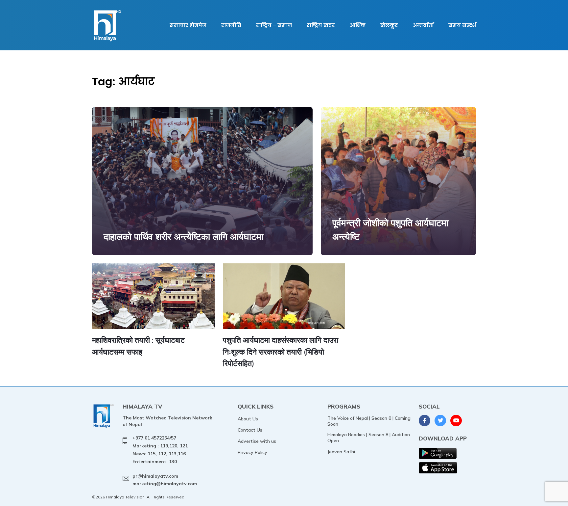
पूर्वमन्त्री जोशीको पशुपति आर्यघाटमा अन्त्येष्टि (390, 229)
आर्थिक (358, 25)
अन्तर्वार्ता (423, 25)
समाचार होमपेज (188, 25)
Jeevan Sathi (341, 452)
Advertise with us (257, 441)
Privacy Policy (252, 452)
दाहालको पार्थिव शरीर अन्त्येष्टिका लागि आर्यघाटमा (183, 236)
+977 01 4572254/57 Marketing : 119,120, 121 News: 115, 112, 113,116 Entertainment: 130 (160, 449)
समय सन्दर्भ (462, 25)
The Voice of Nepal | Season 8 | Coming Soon (369, 421)
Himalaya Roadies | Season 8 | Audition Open (368, 437)
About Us (248, 419)
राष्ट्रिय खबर (321, 25)
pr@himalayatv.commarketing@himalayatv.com (164, 480)
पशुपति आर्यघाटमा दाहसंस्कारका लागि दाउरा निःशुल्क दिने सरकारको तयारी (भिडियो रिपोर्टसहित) (280, 351)
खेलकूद (389, 25)
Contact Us (250, 430)
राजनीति (231, 25)
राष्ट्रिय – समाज (274, 25)
